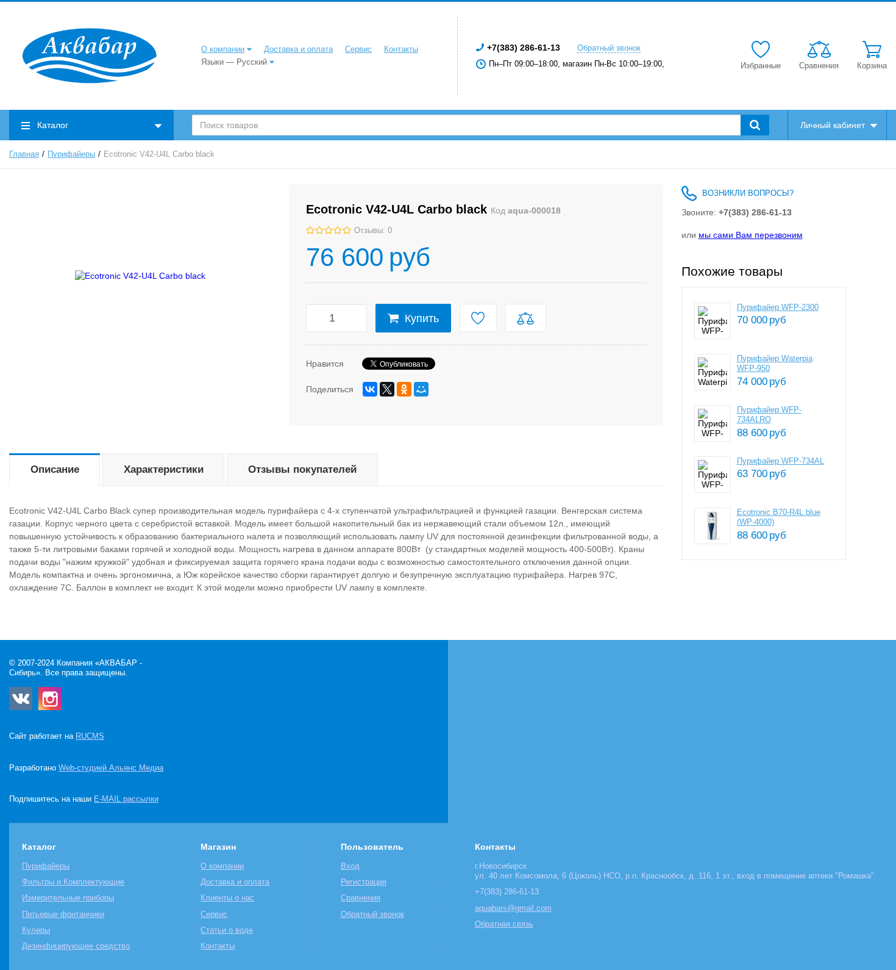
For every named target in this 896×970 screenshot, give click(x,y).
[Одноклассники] (404, 389)
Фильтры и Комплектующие (73, 882)
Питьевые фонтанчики (63, 914)
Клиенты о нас (227, 898)
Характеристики (164, 469)
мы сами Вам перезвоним (751, 235)
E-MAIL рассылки (126, 799)
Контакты (401, 49)
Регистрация (363, 882)
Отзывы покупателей (302, 469)
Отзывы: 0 (373, 230)
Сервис (358, 49)
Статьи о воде (227, 930)
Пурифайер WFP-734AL (780, 461)
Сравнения (360, 898)
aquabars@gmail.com (513, 908)
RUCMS (90, 736)
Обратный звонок (609, 48)
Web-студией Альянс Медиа (111, 768)
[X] (387, 389)
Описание (54, 469)
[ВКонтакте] (370, 389)
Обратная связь (504, 924)
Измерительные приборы (68, 898)
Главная (24, 154)
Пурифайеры (71, 154)
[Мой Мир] (421, 389)
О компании (222, 49)
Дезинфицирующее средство (76, 946)
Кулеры (36, 930)
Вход (350, 866)
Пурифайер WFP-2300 (778, 307)
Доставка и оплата (298, 49)
